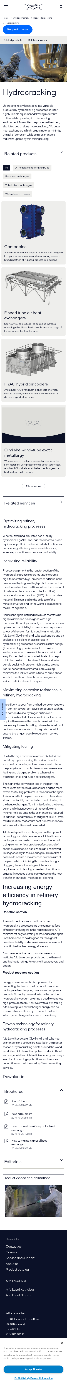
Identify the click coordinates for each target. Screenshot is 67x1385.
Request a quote (17, 29)
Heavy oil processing (42, 17)
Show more (33, 486)
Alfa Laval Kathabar (20, 1289)
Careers (11, 1252)
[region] (33, 1361)
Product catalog (17, 1269)
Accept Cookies (33, 1369)
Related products (12, 40)
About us (12, 1264)
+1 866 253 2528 (15, 1334)
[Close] (62, 1343)
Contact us (13, 1246)
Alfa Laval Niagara (19, 1295)
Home (5, 17)
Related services (37, 40)
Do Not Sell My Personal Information (33, 1378)
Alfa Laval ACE (16, 1281)
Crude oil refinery (21, 17)
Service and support (20, 1258)
